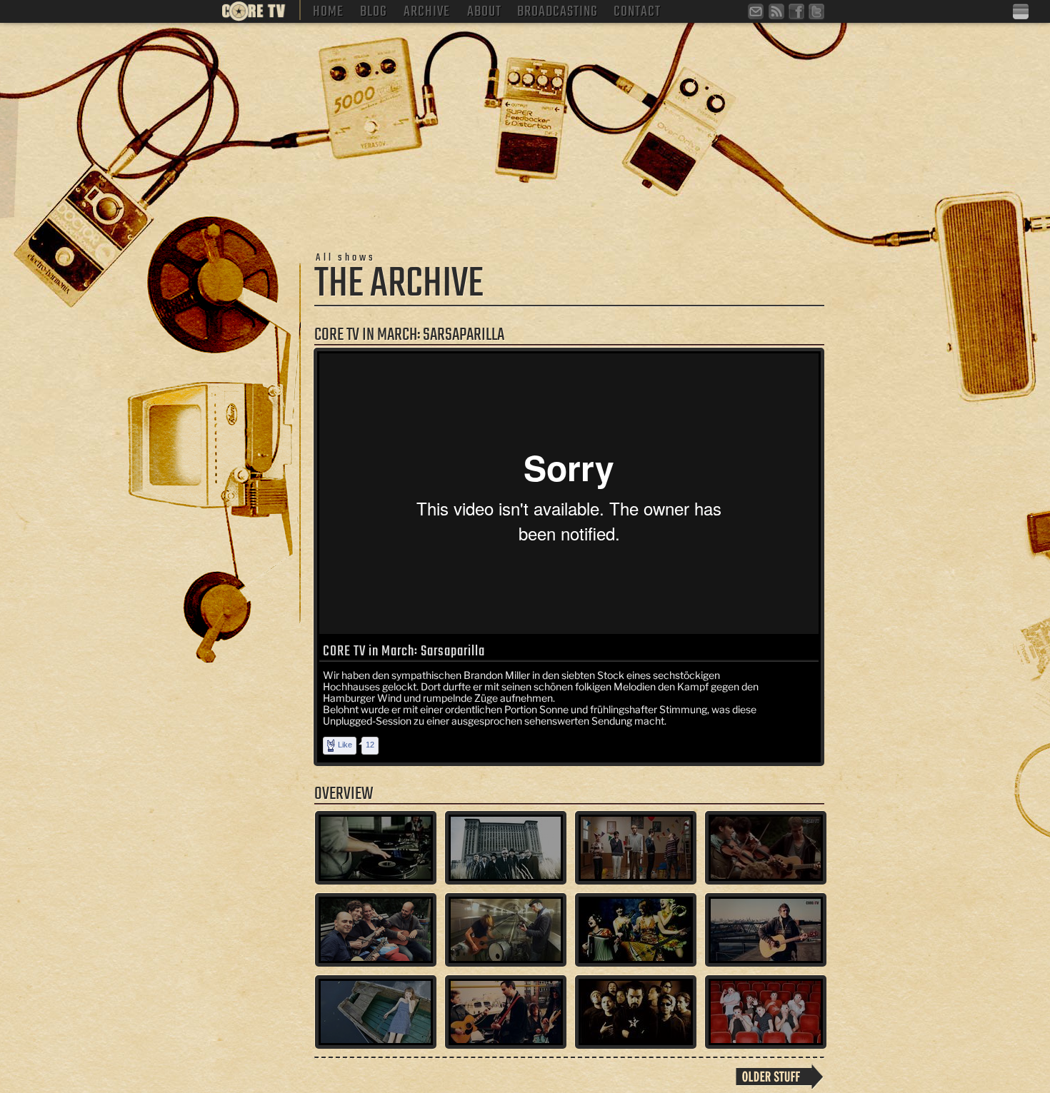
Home (328, 10)
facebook (798, 14)
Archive (427, 10)
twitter (818, 14)
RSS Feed (778, 14)
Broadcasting (557, 10)
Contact (637, 10)
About (484, 10)
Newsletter (758, 14)
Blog (373, 10)
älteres (780, 1076)
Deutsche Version (1022, 12)
